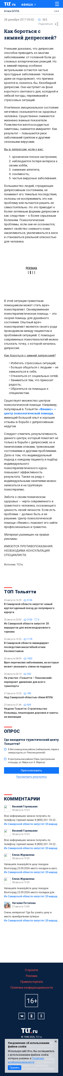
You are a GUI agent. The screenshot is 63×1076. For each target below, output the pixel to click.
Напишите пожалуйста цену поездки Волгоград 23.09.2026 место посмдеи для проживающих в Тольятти (29, 891)
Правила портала (31, 981)
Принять (15, 1067)
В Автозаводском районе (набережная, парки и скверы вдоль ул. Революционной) (33, 751)
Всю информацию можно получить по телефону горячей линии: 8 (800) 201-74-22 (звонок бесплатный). (30, 818)
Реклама (31, 976)
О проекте (31, 970)
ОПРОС (12, 731)
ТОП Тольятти (20, 591)
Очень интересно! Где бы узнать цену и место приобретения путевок (28, 914)
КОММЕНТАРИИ (22, 799)
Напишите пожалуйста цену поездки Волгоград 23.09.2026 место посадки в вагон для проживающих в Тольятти (31, 866)
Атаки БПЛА (11, 11)
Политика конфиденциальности (31, 987)
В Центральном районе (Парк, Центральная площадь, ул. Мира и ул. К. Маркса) (31, 761)
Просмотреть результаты (31, 776)
